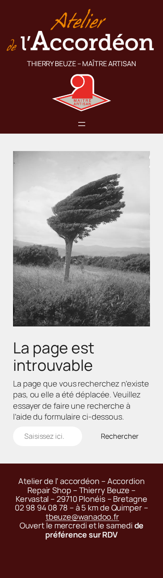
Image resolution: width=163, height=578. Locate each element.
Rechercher (120, 436)
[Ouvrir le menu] (82, 124)
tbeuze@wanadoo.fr (82, 516)
